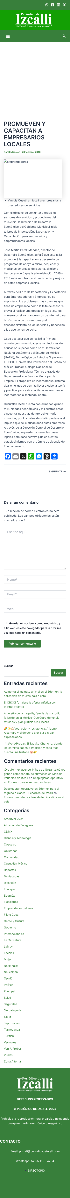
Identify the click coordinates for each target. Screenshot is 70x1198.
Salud (7, 997)
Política (8, 985)
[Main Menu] (8, 36)
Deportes (10, 870)
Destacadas (11, 876)
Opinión (9, 978)
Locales (9, 953)
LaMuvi (8, 946)
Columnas (10, 851)
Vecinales (10, 1042)
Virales (8, 1055)
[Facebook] (52, 5)
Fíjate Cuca (11, 914)
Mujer (7, 959)
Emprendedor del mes (18, 908)
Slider (7, 1017)
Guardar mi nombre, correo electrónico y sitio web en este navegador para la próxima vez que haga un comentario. (32, 628)
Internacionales (14, 934)
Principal (9, 991)
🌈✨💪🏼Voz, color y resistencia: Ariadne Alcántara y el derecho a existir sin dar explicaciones (30, 733)
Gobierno (10, 927)
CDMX (8, 831)
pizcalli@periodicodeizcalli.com (39, 1151)
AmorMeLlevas (14, 819)
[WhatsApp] (47, 5)
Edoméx (9, 895)
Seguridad (10, 1004)
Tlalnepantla (12, 1029)
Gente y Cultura (14, 921)
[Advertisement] (35, 79)
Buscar (8, 665)
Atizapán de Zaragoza (18, 825)
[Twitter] (64, 5)
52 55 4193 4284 (42, 1161)
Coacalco (10, 844)
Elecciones (11, 902)
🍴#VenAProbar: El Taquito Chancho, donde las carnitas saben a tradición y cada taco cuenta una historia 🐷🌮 (33, 748)
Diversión (10, 883)
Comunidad (11, 857)
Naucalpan (11, 972)
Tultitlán (9, 1036)
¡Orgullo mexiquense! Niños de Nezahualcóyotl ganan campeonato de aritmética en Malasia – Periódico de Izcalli (34, 774)
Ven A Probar (12, 1048)
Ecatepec (10, 889)
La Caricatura (12, 940)
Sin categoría (12, 1010)
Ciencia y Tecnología (17, 838)
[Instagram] (58, 5)
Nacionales (11, 966)
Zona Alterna (12, 1061)
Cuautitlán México (15, 863)
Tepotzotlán (12, 1023)
